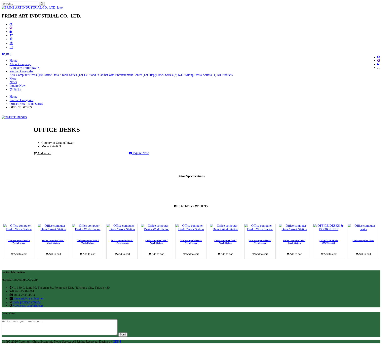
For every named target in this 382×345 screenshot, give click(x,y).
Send (123, 334)
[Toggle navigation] (378, 68)
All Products (225, 75)
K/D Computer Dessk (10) (27, 75)
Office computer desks (363, 240)
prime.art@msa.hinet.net (28, 298)
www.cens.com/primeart (27, 305)
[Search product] (11, 24)
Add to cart (44, 153)
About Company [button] (20, 64)
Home (13, 60)
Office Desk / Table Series (26, 103)
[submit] (42, 4)
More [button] (13, 78)
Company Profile (20, 67)
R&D (35, 67)
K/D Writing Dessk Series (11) (197, 75)
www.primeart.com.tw (26, 302)
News (13, 82)
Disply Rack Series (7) (163, 75)
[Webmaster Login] (11, 31)
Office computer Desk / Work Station (19, 241)
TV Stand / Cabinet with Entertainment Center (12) (116, 75)
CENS (117, 341)
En (11, 47)
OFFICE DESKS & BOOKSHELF (329, 241)
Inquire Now (18, 85)
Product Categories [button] (21, 71)
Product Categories (21, 100)
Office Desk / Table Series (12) (64, 75)
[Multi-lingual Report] (11, 28)
